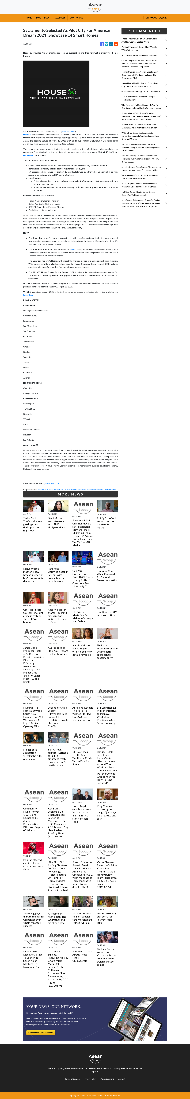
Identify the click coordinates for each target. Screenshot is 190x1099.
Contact (121, 1079)
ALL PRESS (60, 17)
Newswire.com (68, 131)
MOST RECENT (43, 17)
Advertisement (107, 1079)
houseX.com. (28, 295)
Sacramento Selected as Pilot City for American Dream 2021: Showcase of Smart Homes (77, 489)
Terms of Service (72, 1079)
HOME (28, 17)
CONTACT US (76, 17)
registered (28, 155)
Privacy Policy (90, 1079)
